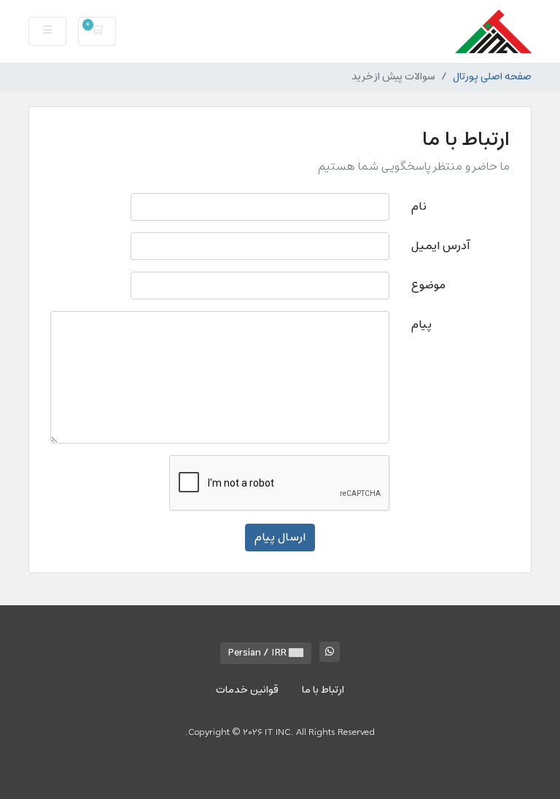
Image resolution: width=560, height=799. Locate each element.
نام (419, 207)
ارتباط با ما (323, 690)
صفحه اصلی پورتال (492, 77)
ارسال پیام (280, 537)
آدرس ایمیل (440, 246)
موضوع (428, 285)
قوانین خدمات (247, 690)
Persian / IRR (258, 653)
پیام (421, 325)
